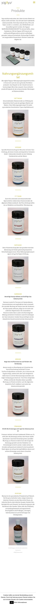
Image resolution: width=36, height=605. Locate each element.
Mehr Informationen (20, 602)
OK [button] (12, 602)
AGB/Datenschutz (18, 552)
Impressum (18, 550)
